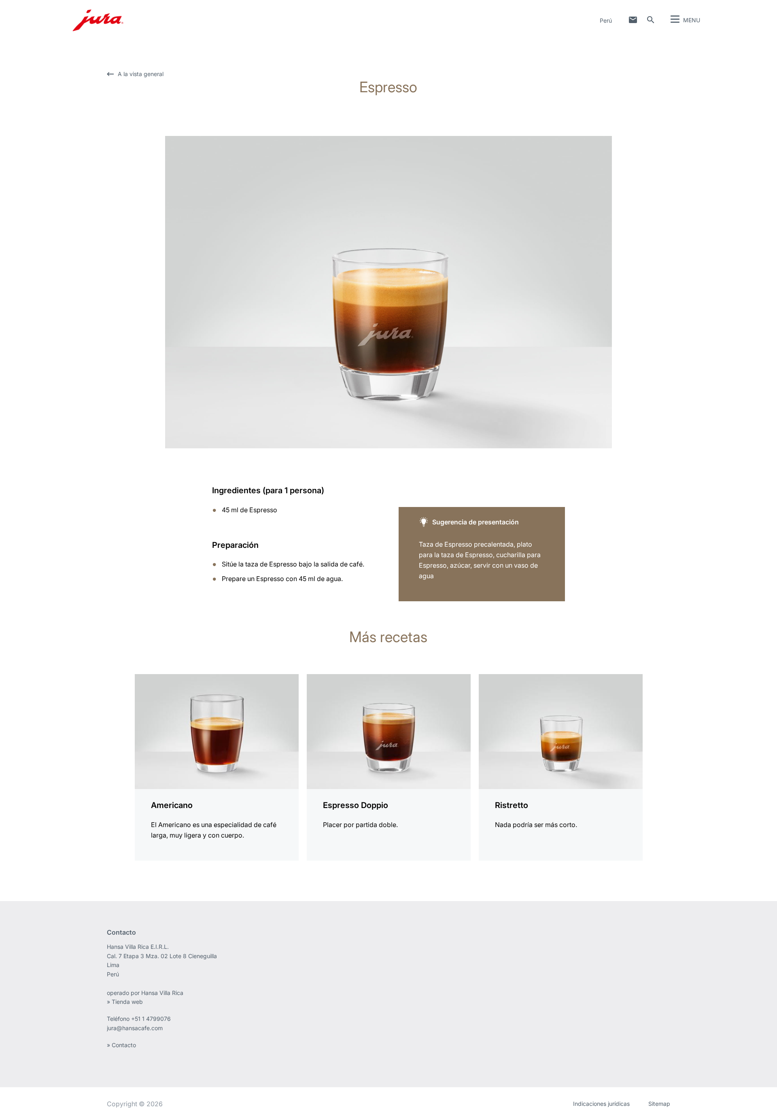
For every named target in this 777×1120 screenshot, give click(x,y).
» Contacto (122, 1045)
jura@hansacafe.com (135, 1028)
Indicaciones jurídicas (601, 1103)
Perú (606, 20)
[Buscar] (651, 20)
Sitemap (659, 1103)
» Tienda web (125, 1001)
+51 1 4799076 (151, 1018)
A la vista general (140, 73)
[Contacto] (633, 20)
